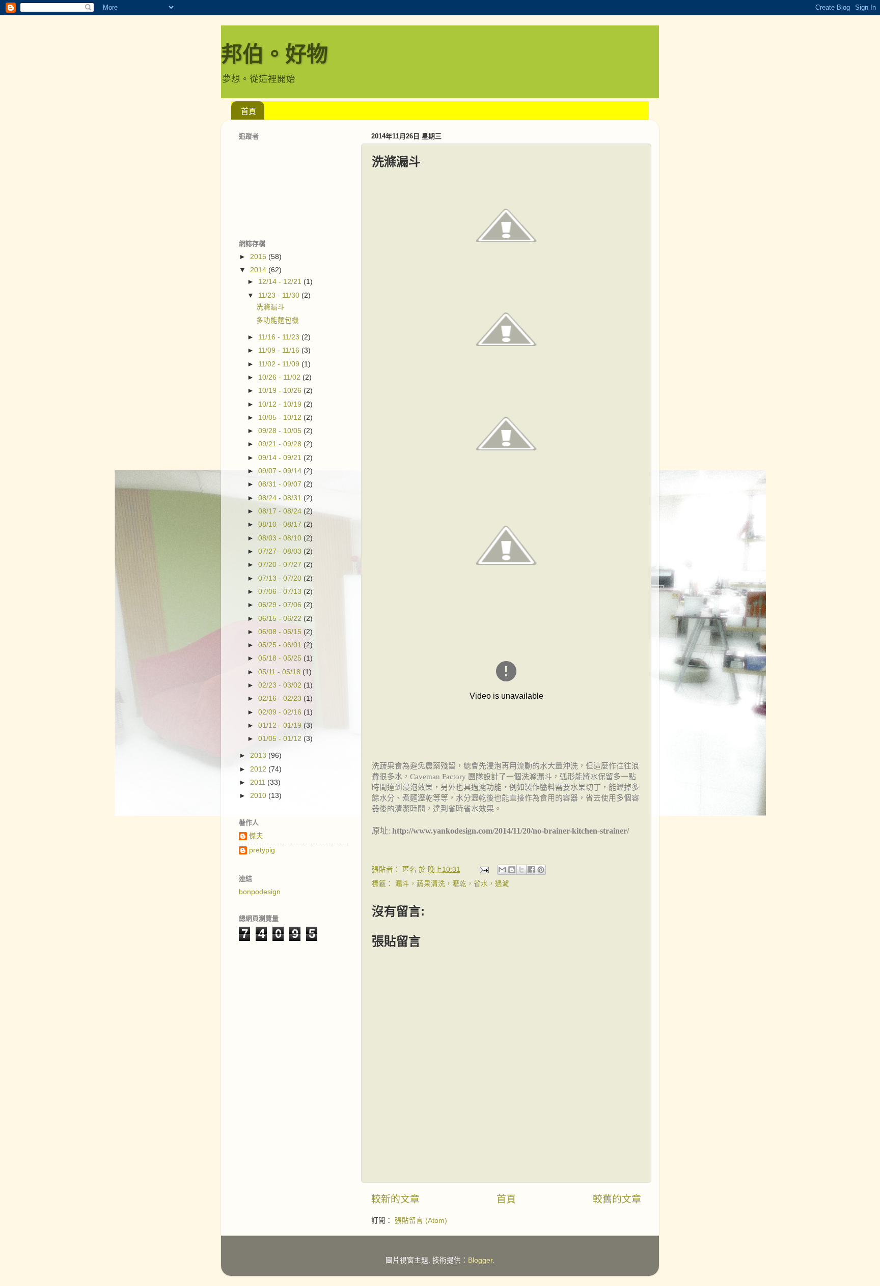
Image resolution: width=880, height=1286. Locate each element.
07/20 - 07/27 (281, 564)
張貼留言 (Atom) (421, 1220)
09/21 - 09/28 (281, 444)
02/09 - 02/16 (281, 712)
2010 (259, 795)
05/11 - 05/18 (280, 672)
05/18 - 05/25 (281, 658)
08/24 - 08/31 (281, 498)
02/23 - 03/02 (281, 685)
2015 (259, 257)
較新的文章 (395, 1199)
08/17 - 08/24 (281, 511)
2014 (259, 270)
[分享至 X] (521, 870)
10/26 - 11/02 (280, 377)
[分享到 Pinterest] (541, 870)
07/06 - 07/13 (281, 591)
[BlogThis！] (512, 870)
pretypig (262, 850)
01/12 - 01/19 (281, 725)
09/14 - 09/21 (281, 458)
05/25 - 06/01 (281, 645)
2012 (259, 769)
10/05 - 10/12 (281, 417)
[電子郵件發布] (483, 869)
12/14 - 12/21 (281, 281)
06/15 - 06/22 (281, 618)
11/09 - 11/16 (279, 350)
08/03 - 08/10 (281, 538)
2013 (259, 755)
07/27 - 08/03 (281, 551)
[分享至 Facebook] (531, 870)
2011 (258, 782)
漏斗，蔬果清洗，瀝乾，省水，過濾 (452, 884)
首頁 (248, 111)
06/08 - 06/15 (281, 632)
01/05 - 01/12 (281, 738)
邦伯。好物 (274, 54)
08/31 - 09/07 (281, 484)
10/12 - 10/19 (281, 404)
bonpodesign (260, 892)
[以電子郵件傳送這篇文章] (502, 870)
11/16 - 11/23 (279, 337)
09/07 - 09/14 (281, 471)
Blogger (480, 1260)
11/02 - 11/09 (279, 364)
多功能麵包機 (277, 320)
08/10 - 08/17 (281, 524)
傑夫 (256, 836)
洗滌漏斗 (270, 307)
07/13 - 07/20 (281, 578)
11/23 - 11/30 (279, 295)
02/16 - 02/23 (281, 698)
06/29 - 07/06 (281, 605)
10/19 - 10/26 (281, 390)
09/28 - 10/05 (281, 431)
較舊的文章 (617, 1199)
